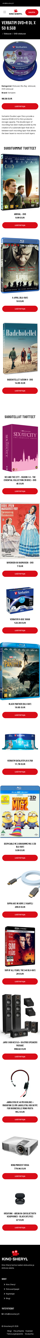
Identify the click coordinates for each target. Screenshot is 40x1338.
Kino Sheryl (10, 1284)
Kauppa (32, 12)
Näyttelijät (10, 1294)
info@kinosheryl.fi (8, 3)
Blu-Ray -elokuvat (28, 86)
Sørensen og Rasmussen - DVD (20, 562)
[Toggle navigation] (5, 12)
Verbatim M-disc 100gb (20, 619)
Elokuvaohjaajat (12, 1289)
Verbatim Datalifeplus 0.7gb (20, 760)
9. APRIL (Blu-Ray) (20, 297)
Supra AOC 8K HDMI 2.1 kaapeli (20, 903)
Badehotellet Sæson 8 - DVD (20, 379)
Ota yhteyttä (18, 1331)
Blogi (8, 1298)
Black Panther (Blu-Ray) (20, 703)
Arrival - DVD (20, 214)
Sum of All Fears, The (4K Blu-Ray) (20, 970)
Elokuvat (8, 33)
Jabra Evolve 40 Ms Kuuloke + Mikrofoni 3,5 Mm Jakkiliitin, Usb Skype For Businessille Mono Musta (20, 1105)
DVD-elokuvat (20, 33)
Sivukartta (29, 1334)
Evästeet (29, 1331)
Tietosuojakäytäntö (15, 1334)
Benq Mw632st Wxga (20, 1165)
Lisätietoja (20, 106)
